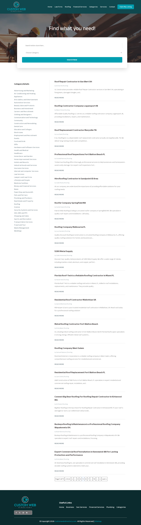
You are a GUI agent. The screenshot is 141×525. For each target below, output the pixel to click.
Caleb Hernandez (61, 255)
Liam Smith (59, 376)
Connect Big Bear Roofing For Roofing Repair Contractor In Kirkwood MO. (88, 398)
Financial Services (80, 6)
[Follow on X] (19, 512)
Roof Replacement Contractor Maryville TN (75, 130)
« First (67, 479)
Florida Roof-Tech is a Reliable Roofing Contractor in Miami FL (84, 275)
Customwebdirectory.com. (66, 521)
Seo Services (81, 507)
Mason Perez (60, 110)
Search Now (72, 60)
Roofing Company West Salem (69, 348)
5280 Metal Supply (64, 251)
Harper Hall (59, 279)
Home (50, 6)
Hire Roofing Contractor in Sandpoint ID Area (76, 179)
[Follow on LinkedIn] (26, 512)
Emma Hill (59, 86)
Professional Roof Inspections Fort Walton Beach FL (80, 154)
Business (70, 507)
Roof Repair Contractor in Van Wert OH (73, 82)
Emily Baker (59, 328)
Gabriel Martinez (61, 304)
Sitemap (98, 521)
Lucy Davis (59, 134)
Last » (104, 479)
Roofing (68, 6)
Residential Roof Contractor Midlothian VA (75, 300)
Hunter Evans (60, 207)
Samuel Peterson (61, 352)
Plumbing (110, 507)
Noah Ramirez (60, 431)
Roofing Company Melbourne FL (70, 227)
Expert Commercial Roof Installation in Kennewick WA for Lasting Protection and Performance (86, 453)
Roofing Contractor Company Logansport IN (76, 106)
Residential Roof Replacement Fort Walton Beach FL (80, 372)
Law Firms (58, 6)
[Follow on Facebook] (16, 512)
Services (103, 6)
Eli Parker (59, 404)
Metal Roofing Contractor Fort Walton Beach (76, 324)
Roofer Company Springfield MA (70, 203)
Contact (112, 6)
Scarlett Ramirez (61, 158)
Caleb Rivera (60, 183)
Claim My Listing (126, 6)
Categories (93, 6)
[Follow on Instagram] (23, 512)
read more (59, 97)
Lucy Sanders (60, 231)
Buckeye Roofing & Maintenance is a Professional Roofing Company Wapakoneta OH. (87, 426)
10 (94, 479)
